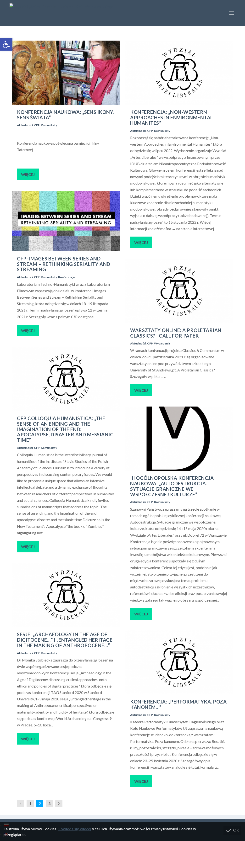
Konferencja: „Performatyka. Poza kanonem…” (178, 704)
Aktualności (25, 125)
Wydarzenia (162, 343)
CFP (37, 125)
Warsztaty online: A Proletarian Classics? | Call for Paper (176, 333)
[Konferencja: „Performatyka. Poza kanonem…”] (179, 662)
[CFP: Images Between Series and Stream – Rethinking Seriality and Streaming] (66, 221)
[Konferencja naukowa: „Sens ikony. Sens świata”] (66, 73)
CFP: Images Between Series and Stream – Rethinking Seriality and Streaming (63, 264)
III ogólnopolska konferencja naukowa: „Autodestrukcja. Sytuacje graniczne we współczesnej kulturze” (172, 486)
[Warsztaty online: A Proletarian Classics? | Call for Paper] (179, 291)
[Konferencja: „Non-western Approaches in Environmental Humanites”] (179, 73)
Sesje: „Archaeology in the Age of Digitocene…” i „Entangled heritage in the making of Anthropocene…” (64, 639)
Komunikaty (49, 125)
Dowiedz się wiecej (74, 828)
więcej (28, 174)
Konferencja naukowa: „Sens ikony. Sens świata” (65, 114)
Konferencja (66, 277)
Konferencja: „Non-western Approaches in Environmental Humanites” (171, 117)
